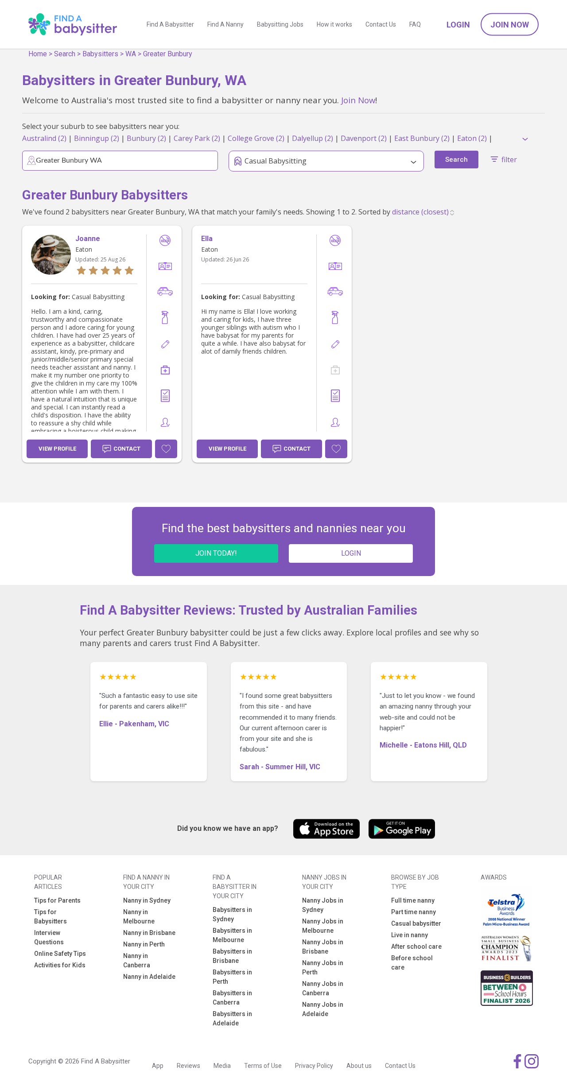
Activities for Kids (59, 965)
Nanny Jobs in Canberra (322, 988)
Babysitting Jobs (280, 24)
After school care (416, 946)
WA (130, 54)
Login (458, 24)
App (157, 1065)
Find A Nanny (225, 24)
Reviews (188, 1065)
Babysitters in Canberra (232, 997)
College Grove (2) (256, 138)
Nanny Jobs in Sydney (322, 905)
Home (37, 54)
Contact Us (380, 24)
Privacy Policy (314, 1065)
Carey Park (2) (197, 138)
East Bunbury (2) (422, 138)
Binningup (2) (96, 138)
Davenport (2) (364, 138)
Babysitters (100, 54)
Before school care (412, 962)
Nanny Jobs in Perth (322, 967)
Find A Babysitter (170, 24)
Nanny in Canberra (136, 960)
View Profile (57, 448)
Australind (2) (44, 138)
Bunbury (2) (146, 138)
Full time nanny (413, 900)
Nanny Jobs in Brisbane (322, 947)
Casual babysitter (416, 923)
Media (222, 1065)
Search (64, 54)
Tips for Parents (57, 900)
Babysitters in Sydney (232, 914)
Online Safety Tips (60, 953)
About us (359, 1065)
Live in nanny (409, 935)
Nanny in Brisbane (149, 932)
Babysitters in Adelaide (232, 1018)
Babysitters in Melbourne (232, 935)
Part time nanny (413, 911)
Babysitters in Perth (232, 977)
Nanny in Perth (144, 944)
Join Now (509, 24)
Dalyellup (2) (312, 138)
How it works (334, 24)
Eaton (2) (472, 138)
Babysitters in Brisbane (232, 956)
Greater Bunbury (167, 54)
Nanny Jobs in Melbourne (322, 926)
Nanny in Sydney (147, 900)
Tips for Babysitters (50, 916)
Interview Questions (49, 937)
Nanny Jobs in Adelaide (322, 1009)
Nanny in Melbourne (139, 916)
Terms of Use (263, 1065)
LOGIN (351, 553)
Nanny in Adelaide (149, 976)
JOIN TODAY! (216, 553)
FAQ (415, 24)
